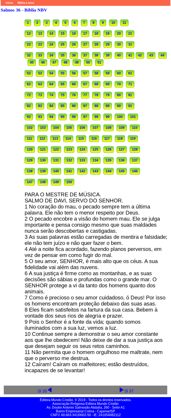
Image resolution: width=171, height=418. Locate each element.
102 (30, 127)
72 (29, 95)
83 (40, 106)
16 (74, 33)
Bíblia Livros (26, 2)
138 (30, 171)
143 (95, 171)
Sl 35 (42, 391)
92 (29, 117)
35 (62, 55)
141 (69, 171)
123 (69, 149)
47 (54, 62)
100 (120, 117)
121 (43, 149)
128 (135, 149)
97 (85, 117)
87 (85, 106)
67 (85, 84)
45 (32, 62)
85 (62, 106)
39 (107, 55)
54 (51, 73)
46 (43, 62)
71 (130, 84)
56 (74, 73)
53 (40, 73)
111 (29, 138)
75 (62, 95)
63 (40, 84)
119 (133, 138)
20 (119, 33)
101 (133, 117)
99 (107, 117)
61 (130, 73)
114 (68, 138)
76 (74, 95)
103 (43, 127)
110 (134, 127)
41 (130, 55)
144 (108, 171)
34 (51, 55)
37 (85, 55)
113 (55, 138)
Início (9, 2)
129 (30, 160)
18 (96, 33)
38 (96, 55)
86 (74, 106)
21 (130, 33)
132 (69, 160)
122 (56, 149)
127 (121, 149)
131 (56, 160)
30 (119, 44)
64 (51, 84)
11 (124, 22)
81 (130, 95)
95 (62, 117)
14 (51, 33)
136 (121, 160)
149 (56, 182)
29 (107, 44)
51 (99, 62)
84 (51, 106)
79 (107, 95)
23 (40, 44)
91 (130, 106)
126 (108, 149)
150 (69, 182)
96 (74, 117)
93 (40, 117)
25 (62, 44)
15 (62, 33)
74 (51, 95)
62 (29, 84)
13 (40, 33)
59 (107, 73)
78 (96, 95)
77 (85, 95)
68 (96, 84)
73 (40, 95)
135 (108, 160)
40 (119, 55)
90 (119, 106)
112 (42, 138)
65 (62, 84)
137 (135, 160)
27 (85, 44)
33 (40, 55)
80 (119, 95)
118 (120, 138)
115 (81, 138)
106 (82, 127)
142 (82, 171)
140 (56, 171)
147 (30, 182)
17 (85, 33)
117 (107, 138)
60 (119, 73)
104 (56, 127)
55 (62, 73)
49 (77, 62)
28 (96, 44)
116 (94, 138)
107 (95, 127)
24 (51, 44)
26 (74, 44)
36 (74, 55)
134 (95, 160)
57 (85, 73)
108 (108, 127)
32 (29, 55)
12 (29, 33)
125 (95, 149)
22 (29, 44)
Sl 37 (129, 391)
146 (135, 171)
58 (96, 73)
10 (113, 22)
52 (29, 73)
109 (121, 127)
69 (107, 84)
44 (162, 55)
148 (43, 182)
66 (74, 84)
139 (43, 171)
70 (119, 84)
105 (69, 127)
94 (51, 117)
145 (121, 171)
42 (140, 55)
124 (82, 149)
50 (88, 62)
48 (65, 62)
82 (29, 106)
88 (96, 106)
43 (151, 55)
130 (43, 160)
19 (107, 33)
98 (96, 117)
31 (130, 44)
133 (82, 160)
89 (107, 106)
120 (30, 149)
